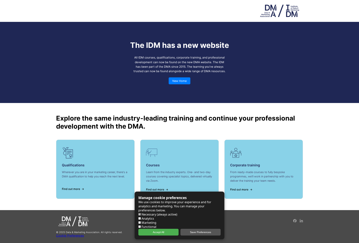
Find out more (71, 188)
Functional (148, 227)
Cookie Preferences (70, 235)
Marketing (148, 223)
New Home (179, 80)
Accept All (158, 232)
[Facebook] (295, 221)
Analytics (147, 218)
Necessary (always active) (159, 214)
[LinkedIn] (301, 221)
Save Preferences (200, 232)
